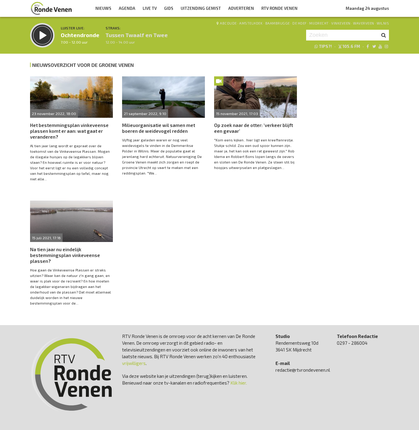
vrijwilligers (134, 363)
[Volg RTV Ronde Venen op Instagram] (386, 46)
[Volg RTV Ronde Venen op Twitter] (373, 46)
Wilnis (383, 23)
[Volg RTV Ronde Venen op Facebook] (367, 46)
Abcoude (228, 23)
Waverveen (363, 23)
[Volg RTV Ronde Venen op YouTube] (380, 46)
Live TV (150, 8)
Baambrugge (277, 23)
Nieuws (103, 8)
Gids (168, 8)
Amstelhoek (251, 23)
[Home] (51, 8)
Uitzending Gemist (201, 8)
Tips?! (325, 46)
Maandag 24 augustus (367, 8)
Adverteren (241, 8)
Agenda (127, 8)
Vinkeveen (341, 23)
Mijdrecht (319, 23)
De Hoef (299, 23)
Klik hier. (238, 383)
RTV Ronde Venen (279, 8)
